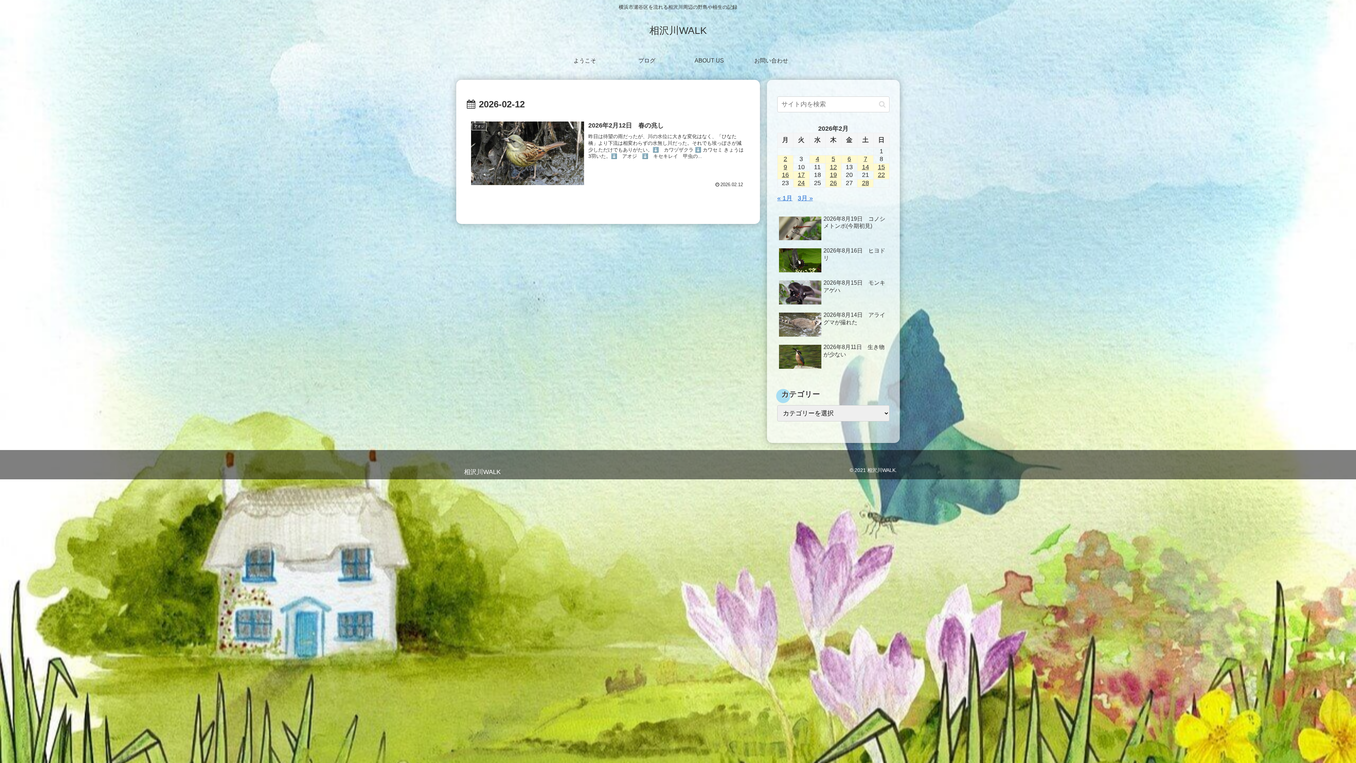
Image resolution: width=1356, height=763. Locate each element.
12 (833, 167)
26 (833, 183)
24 (801, 183)
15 (881, 167)
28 (865, 183)
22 (881, 174)
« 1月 (784, 198)
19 (833, 174)
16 (785, 174)
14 (865, 167)
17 (801, 174)
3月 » (805, 198)
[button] (882, 104)
